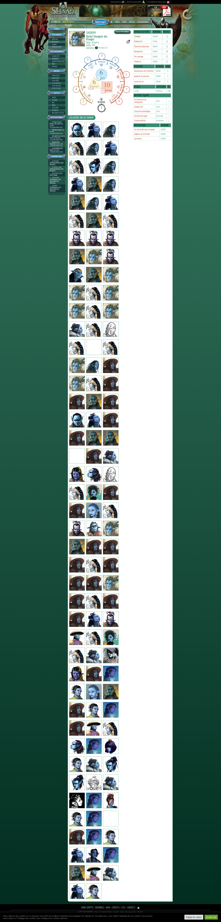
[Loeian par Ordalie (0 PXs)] (111, 274)
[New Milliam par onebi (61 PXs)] (111, 782)
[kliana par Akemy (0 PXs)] (111, 873)
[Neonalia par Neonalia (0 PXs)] (77, 655)
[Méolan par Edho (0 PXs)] (94, 347)
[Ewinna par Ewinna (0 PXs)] (94, 419)
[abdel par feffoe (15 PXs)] (94, 401)
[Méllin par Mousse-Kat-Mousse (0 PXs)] (94, 546)
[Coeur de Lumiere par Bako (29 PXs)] (111, 329)
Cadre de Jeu (55, 75)
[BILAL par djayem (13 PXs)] (94, 710)
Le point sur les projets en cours (56, 123)
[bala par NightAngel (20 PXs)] (111, 800)
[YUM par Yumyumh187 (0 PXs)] (77, 782)
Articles (132, 22)
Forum (124, 22)
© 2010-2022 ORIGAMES (85, 912)
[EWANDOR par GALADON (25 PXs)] (111, 855)
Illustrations (56, 86)
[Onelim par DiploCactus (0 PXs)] (77, 855)
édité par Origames (134, 2)
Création (55, 39)
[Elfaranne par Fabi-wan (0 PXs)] (111, 474)
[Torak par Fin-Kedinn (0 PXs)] (94, 256)
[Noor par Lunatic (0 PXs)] (111, 565)
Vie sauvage (138, 56)
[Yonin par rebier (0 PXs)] (111, 401)
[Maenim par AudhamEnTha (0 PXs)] (94, 528)
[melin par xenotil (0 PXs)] (94, 673)
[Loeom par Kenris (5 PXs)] (77, 401)
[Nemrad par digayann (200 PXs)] (111, 619)
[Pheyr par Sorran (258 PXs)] (94, 855)
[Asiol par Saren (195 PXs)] (111, 818)
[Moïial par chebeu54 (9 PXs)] (111, 691)
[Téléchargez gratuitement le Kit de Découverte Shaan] (125, 16)
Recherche (55, 110)
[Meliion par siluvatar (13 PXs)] (77, 274)
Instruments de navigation (140, 100)
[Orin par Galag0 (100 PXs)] (94, 836)
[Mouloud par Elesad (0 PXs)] (94, 492)
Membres (99, 907)
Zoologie (137, 36)
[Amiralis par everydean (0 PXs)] (111, 311)
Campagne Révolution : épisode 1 (57, 164)
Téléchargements (143, 22)
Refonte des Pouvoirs (54, 143)
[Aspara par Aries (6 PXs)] (111, 347)
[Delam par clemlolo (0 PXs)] (94, 129)
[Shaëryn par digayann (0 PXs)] (111, 166)
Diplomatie (138, 41)
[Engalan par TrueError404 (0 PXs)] (94, 746)
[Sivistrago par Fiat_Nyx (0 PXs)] (111, 419)
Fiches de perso (56, 47)
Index (53, 105)
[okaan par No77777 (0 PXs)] (77, 329)
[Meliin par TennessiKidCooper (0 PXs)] (111, 546)
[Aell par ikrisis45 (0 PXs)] (111, 510)
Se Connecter (55, 22)
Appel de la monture (141, 76)
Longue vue (138, 106)
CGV (123, 907)
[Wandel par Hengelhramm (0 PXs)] (111, 492)
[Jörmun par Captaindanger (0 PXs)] (111, 673)
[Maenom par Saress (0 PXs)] (77, 565)
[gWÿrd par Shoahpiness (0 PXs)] (94, 329)
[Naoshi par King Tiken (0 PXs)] (94, 311)
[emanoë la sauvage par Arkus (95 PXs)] (111, 655)
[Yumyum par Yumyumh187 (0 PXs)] (111, 764)
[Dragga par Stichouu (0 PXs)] (77, 710)
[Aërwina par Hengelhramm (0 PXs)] (94, 510)
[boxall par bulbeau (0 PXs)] (77, 238)
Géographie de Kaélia (58, 136)
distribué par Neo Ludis (157, 2)
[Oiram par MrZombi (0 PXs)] (111, 256)
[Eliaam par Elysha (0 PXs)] (94, 601)
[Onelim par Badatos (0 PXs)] (77, 202)
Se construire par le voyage (144, 129)
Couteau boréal (139, 120)
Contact (131, 907)
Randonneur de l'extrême (143, 71)
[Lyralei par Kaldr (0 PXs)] (111, 148)
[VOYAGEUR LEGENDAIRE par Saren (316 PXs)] (77, 836)
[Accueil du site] (112, 22)
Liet (93, 45)
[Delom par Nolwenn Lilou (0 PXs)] (111, 202)
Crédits (116, 907)
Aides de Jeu (55, 78)
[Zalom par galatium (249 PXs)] (77, 148)
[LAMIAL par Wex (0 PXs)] (77, 129)
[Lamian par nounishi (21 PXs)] (111, 728)
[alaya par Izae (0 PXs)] (94, 619)
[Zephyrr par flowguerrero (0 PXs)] (111, 293)
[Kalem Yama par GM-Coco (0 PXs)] (77, 528)
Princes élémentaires (58, 61)
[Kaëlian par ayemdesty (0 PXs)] (111, 456)
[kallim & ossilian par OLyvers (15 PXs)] (94, 184)
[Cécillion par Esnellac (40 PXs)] (94, 782)
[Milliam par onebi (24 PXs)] (94, 764)
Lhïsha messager (140, 116)
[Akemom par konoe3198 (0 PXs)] (94, 438)
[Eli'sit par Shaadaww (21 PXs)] (77, 383)
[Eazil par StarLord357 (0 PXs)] (77, 456)
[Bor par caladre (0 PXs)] (94, 873)
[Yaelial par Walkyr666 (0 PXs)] (94, 383)
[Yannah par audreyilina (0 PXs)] (77, 166)
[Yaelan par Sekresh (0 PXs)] (94, 274)
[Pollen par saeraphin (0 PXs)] (94, 456)
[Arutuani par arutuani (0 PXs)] (111, 129)
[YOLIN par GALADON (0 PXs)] (77, 873)
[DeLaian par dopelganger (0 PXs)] (77, 256)
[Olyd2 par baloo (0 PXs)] (111, 220)
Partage (54, 66)
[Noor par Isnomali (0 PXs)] (77, 601)
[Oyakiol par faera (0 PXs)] (77, 691)
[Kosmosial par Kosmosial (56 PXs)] (77, 474)
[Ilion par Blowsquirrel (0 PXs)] (77, 438)
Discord (54, 100)
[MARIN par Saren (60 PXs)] (77, 818)
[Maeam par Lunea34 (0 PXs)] (111, 746)
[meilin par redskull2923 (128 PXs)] (111, 438)
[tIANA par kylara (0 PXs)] (77, 220)
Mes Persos (55, 42)
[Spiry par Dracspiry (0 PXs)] (77, 419)
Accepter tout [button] (211, 917)
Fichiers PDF (55, 56)
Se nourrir (138, 138)
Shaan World (115, 2)
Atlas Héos (55, 81)
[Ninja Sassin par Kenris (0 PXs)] (111, 383)
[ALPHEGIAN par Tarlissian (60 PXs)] (94, 891)
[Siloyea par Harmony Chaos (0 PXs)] (77, 891)
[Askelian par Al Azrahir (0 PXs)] (77, 764)
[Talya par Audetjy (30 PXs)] (94, 565)
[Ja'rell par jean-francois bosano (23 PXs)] (111, 601)
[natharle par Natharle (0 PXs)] (111, 583)
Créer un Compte (68, 22)
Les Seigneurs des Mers (56, 149)
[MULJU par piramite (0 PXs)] (94, 728)
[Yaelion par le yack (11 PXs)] (94, 365)
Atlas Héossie (56, 83)
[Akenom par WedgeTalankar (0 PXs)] (111, 710)
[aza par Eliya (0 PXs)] (94, 655)
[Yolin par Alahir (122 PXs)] (111, 836)
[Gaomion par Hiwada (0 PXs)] (111, 528)
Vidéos (117, 22)
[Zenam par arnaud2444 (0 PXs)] (77, 510)
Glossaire (55, 108)
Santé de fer (139, 81)
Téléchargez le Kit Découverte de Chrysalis (55, 181)
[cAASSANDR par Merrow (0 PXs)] (94, 637)
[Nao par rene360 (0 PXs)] (77, 311)
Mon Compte (87, 907)
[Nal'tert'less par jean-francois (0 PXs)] (94, 148)
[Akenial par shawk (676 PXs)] (94, 202)
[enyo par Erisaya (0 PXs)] (94, 691)
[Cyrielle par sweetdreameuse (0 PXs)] (94, 293)
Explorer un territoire (142, 134)
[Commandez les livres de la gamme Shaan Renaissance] (100, 21)
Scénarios (55, 59)
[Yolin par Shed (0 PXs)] (94, 220)
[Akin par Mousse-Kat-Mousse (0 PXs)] (77, 546)
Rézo (53, 64)
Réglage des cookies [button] (194, 917)
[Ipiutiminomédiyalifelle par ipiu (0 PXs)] (77, 800)
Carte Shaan (53, 175)
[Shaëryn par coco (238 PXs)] (77, 184)
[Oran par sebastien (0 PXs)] (94, 166)
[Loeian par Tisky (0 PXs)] (77, 293)
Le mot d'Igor (56, 88)
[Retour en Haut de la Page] (138, 907)
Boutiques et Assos (58, 113)
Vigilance (137, 61)
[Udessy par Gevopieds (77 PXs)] (94, 800)
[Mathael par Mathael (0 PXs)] (77, 619)
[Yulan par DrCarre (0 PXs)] (111, 637)
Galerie (54, 44)
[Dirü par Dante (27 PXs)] (77, 365)
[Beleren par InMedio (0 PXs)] (111, 365)
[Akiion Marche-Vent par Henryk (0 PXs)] (77, 728)
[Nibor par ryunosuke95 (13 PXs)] (77, 637)
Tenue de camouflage (142, 111)
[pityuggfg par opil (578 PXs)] (94, 474)
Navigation (138, 51)
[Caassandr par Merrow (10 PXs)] (77, 492)
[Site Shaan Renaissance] (63, 17)
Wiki (53, 103)
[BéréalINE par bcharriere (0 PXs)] (77, 347)
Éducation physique (141, 46)
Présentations (56, 130)
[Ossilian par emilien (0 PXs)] (111, 184)
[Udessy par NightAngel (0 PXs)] (94, 818)
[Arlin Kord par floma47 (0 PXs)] (77, 583)
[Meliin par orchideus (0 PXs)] (77, 746)
